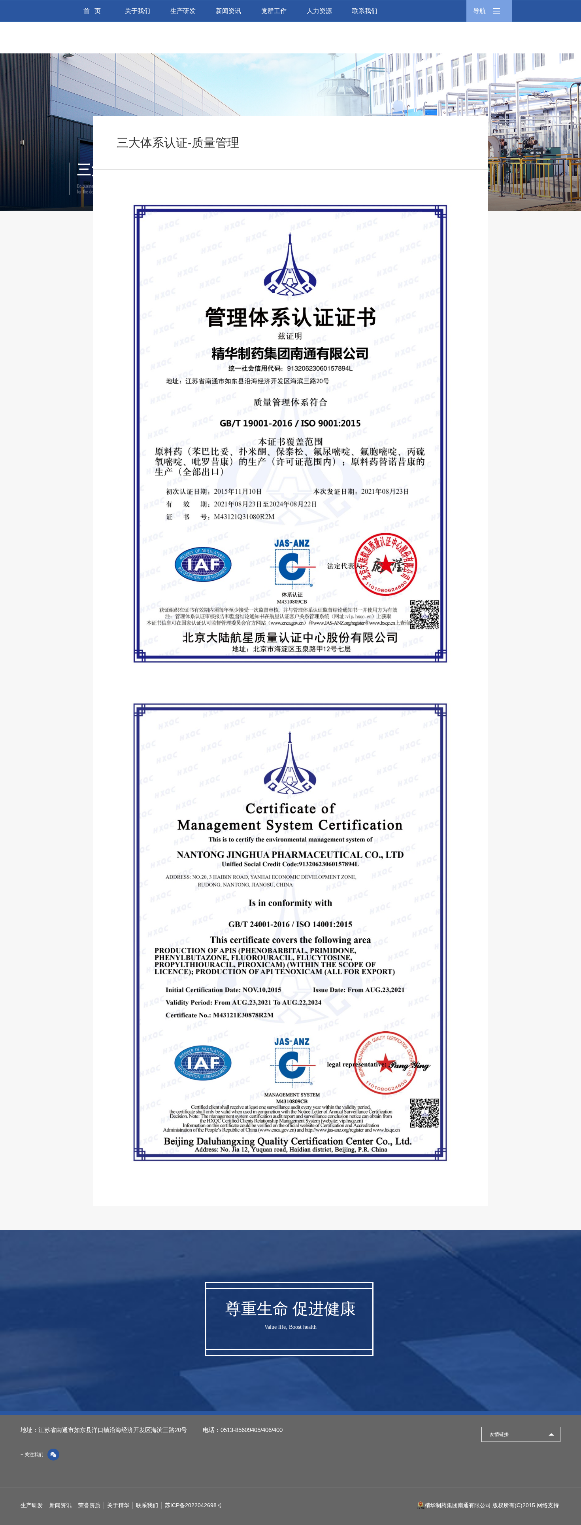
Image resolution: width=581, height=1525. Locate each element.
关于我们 (137, 11)
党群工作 (274, 11)
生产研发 (183, 11)
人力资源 (319, 11)
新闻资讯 (228, 11)
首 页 (92, 11)
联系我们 (364, 11)
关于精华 (118, 1505)
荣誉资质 (89, 1505)
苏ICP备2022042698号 (193, 1505)
